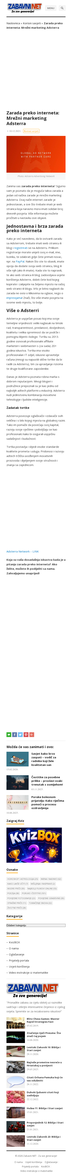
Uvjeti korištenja (19, 966)
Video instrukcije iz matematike (28, 972)
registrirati (21, 248)
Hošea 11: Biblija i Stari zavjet (45, 1108)
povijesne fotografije (21, 898)
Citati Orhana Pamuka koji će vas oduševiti (45, 1079)
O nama (14, 948)
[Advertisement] (36, 70)
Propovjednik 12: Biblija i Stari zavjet (45, 1124)
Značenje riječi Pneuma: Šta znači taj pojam (44, 1034)
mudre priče (16, 888)
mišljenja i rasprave (43, 883)
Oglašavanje (16, 954)
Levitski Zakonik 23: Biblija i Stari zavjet (44, 1138)
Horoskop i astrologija (22, 879)
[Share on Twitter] (20, 734)
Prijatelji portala (19, 960)
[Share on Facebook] (14, 734)
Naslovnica (13, 23)
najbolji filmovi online (42, 888)
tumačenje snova (40, 903)
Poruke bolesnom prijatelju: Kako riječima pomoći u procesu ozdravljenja (47, 802)
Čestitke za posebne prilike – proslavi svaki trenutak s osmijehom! (47, 780)
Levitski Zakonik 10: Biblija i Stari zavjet (44, 1049)
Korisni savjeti (32, 23)
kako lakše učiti (17, 883)
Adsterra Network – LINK (22, 551)
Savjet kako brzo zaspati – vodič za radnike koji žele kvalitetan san (43, 759)
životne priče (16, 907)
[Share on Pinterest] (26, 734)
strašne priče (16, 903)
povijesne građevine (51, 898)
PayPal (20, 261)
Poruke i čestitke (34, 893)
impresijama (14, 298)
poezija (13, 893)
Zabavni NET (29, 1155)
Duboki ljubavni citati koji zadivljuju (43, 1094)
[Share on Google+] (31, 734)
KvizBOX (14, 942)
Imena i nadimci (51, 879)
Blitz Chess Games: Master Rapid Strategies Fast (43, 1020)
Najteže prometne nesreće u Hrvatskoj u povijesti (44, 1064)
